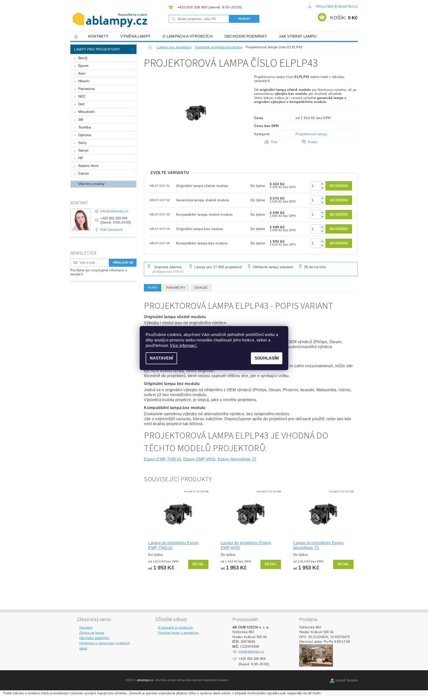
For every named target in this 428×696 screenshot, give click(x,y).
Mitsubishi (86, 112)
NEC (82, 96)
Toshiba (84, 127)
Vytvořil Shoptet (346, 680)
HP (80, 158)
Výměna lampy (135, 36)
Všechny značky (91, 184)
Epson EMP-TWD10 (162, 459)
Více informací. (183, 345)
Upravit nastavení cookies (210, 680)
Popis (152, 287)
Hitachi (83, 81)
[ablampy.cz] (110, 14)
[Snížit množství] (322, 188)
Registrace (348, 6)
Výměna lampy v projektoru (178, 633)
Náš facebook (111, 230)
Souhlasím (267, 358)
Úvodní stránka (76, 36)
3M (80, 120)
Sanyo (83, 150)
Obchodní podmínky (245, 36)
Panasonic (86, 89)
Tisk (274, 142)
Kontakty (98, 36)
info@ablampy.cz (114, 211)
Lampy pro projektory (97, 49)
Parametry (175, 287)
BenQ (82, 58)
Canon (83, 173)
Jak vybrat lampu (298, 36)
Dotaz (313, 142)
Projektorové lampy (311, 134)
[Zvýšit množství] (322, 183)
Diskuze (201, 287)
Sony (82, 143)
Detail (198, 564)
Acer (82, 73)
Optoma (84, 135)
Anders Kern (88, 166)
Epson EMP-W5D (199, 459)
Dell (81, 104)
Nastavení (161, 358)
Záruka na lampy (92, 633)
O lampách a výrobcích (187, 36)
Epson (83, 66)
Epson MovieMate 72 (237, 459)
